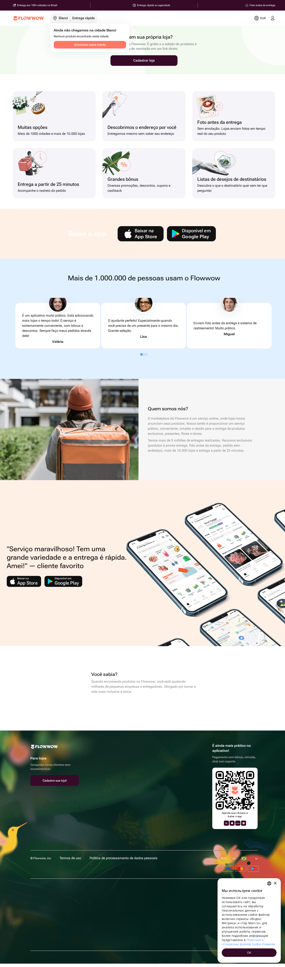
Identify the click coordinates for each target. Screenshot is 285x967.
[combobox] (269, 883)
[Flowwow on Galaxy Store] (243, 823)
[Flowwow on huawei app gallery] (237, 823)
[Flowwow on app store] (232, 823)
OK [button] (249, 953)
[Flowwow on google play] (226, 823)
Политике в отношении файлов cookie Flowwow (248, 942)
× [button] (275, 883)
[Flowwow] (28, 18)
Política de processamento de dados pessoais (123, 858)
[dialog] (249, 920)
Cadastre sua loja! (55, 780)
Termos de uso (70, 858)
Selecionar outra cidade (90, 44)
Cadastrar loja (144, 60)
